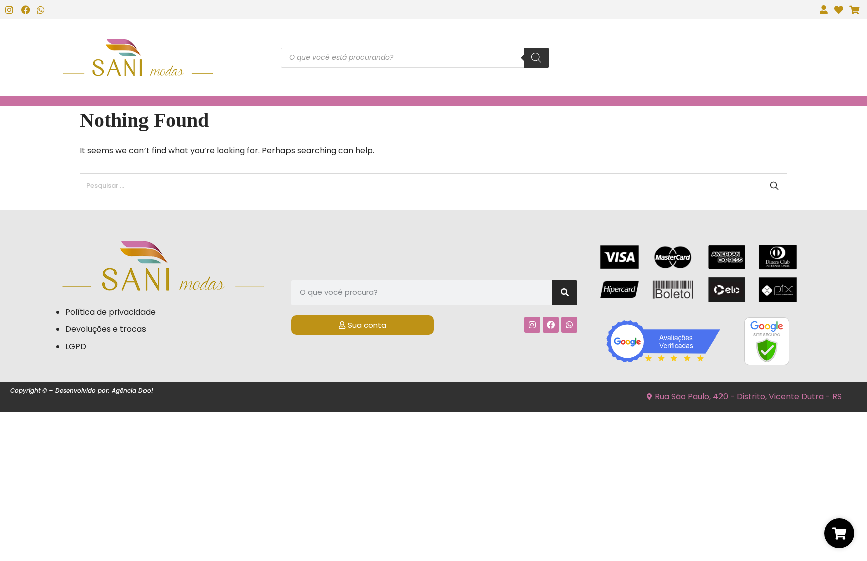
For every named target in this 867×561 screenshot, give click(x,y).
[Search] (564, 292)
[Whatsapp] (569, 325)
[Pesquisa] (536, 58)
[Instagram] (532, 325)
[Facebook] (551, 325)
